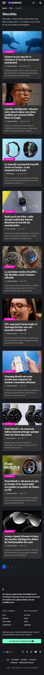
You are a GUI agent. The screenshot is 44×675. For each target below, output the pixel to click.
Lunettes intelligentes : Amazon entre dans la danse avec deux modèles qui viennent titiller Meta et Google (21, 113)
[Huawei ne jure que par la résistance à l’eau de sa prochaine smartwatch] (22, 42)
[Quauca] (16, 2)
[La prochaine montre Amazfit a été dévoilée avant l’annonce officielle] (22, 257)
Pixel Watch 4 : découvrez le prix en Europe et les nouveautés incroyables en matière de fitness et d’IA (22, 485)
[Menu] (5, 2)
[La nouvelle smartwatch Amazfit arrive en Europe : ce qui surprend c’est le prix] (22, 150)
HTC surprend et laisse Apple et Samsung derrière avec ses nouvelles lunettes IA (21, 327)
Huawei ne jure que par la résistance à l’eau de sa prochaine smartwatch (22, 59)
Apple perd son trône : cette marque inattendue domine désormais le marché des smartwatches (19, 221)
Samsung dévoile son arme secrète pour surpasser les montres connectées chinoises (20, 379)
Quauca (4, 8)
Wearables (9, 52)
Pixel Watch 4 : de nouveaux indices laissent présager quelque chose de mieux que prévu (22, 431)
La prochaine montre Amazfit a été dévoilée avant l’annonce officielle (21, 274)
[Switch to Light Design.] (33, 3)
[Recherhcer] (39, 2)
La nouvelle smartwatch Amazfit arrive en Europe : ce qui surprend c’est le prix (22, 167)
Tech (11, 8)
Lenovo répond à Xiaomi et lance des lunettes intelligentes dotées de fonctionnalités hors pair (21, 539)
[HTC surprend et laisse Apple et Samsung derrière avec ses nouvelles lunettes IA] (22, 309)
